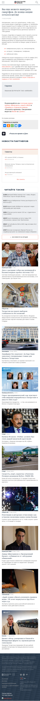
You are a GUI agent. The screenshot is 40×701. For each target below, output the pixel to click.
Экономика (5, 351)
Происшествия (6, 267)
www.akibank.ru (7, 66)
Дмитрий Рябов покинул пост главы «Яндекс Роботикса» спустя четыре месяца (19, 195)
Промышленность (7, 392)
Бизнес (4, 636)
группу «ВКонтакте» (12, 105)
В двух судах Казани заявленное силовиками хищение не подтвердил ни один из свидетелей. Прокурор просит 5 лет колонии (19, 559)
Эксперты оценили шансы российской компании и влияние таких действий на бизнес (19, 601)
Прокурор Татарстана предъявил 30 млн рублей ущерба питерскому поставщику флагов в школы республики (18, 643)
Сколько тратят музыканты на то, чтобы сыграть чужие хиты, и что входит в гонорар (20, 518)
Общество (5, 308)
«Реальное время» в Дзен (18, 134)
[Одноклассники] (8, 125)
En (24, 678)
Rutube (14, 111)
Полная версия (7, 693)
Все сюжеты (21, 179)
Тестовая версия (7, 695)
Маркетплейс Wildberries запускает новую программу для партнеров (18, 207)
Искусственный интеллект (13, 173)
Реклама (4, 681)
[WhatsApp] (12, 125)
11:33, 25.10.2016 (6, 18)
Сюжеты (8, 152)
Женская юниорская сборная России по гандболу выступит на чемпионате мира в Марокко (19, 231)
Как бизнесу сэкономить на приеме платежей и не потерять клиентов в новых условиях (18, 358)
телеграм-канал (26, 103)
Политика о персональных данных (10, 686)
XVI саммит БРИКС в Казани (14, 158)
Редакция (5, 679)
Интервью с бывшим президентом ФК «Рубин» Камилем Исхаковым (18, 440)
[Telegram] (15, 125)
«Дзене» (22, 111)
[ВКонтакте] (4, 125)
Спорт (4, 434)
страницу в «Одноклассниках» (16, 107)
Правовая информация (9, 683)
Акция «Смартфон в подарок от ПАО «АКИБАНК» (18, 78)
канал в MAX (25, 105)
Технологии (5, 594)
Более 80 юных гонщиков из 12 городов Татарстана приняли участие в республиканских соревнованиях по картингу (20, 478)
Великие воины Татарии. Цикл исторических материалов (19, 166)
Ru (21, 678)
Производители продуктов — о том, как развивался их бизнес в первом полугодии (20, 399)
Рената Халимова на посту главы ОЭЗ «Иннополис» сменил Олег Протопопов (17, 219)
